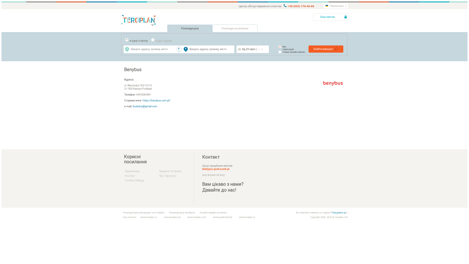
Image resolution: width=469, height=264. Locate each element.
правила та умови (170, 171)
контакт (130, 175)
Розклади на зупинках (235, 28)
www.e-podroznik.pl (222, 217)
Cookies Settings (134, 180)
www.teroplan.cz (148, 217)
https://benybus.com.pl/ (156, 100)
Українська (337, 5)
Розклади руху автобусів (182, 212)
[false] (179, 49)
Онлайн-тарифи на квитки (213, 212)
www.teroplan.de (172, 217)
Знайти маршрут (323, 48)
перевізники (132, 171)
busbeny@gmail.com (145, 106)
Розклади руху (190, 28)
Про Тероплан (167, 175)
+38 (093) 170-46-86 (300, 6)
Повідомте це (339, 212)
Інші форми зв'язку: (213, 174)
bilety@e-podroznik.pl (215, 169)
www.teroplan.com (196, 217)
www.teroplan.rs (247, 217)
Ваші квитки (327, 16)
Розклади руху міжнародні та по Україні (143, 212)
